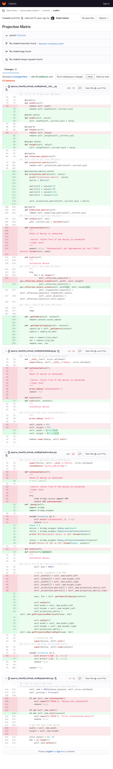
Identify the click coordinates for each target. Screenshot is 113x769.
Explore (12, 3)
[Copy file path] (6, 89)
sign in (59, 751)
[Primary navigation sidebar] (3, 10)
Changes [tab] (10, 69)
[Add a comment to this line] (2, 97)
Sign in (106, 3)
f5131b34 (21, 35)
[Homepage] (4, 3)
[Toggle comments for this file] (80, 88)
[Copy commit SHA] (22, 18)
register (49, 751)
